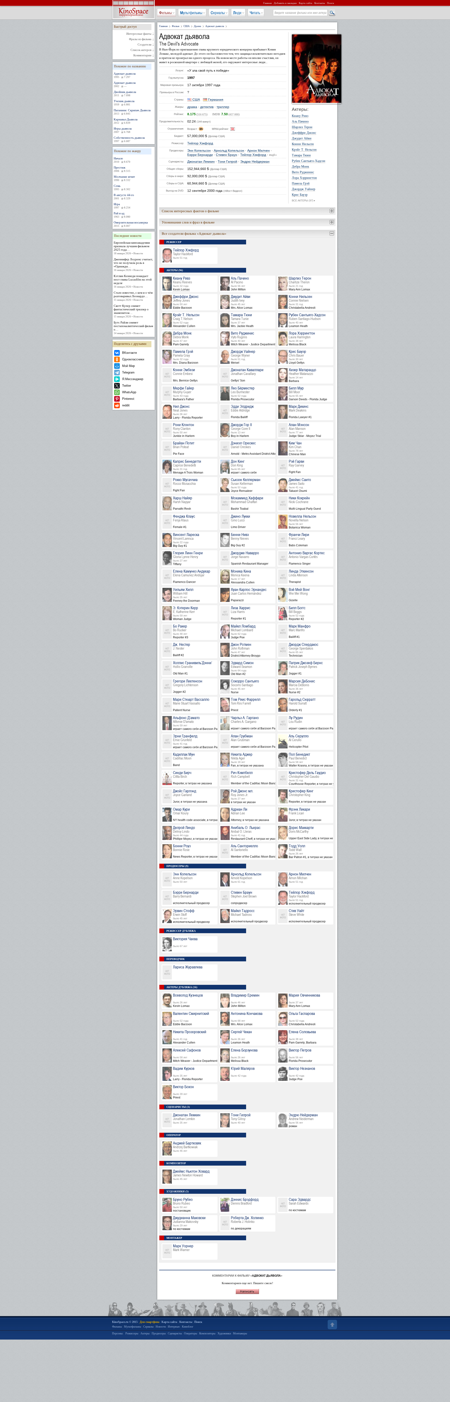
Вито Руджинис (303, 172)
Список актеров (141, 50)
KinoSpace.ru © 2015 (125, 1322)
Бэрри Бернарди (200, 155)
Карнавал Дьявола (126, 121)
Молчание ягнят (124, 178)
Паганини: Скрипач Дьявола (132, 111)
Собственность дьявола (129, 139)
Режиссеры (131, 1333)
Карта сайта (305, 3)
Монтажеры (240, 1333)
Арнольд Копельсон (229, 150)
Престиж (122, 169)
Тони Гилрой (227, 161)
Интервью (174, 1326)
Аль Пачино (300, 121)
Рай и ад (122, 215)
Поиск (330, 3)
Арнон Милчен (258, 150)
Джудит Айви (301, 138)
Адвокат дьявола (125, 75)
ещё (273, 155)
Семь (122, 187)
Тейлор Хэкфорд (200, 143)
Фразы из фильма (140, 39)
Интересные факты (138, 33)
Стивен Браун (226, 155)
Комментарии (142, 55)
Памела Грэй (301, 183)
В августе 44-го (124, 196)
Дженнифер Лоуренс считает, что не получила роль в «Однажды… (133, 264)
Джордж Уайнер (303, 189)
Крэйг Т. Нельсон (304, 149)
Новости (161, 1326)
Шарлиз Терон (302, 127)
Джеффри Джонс (304, 133)
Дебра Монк (300, 166)
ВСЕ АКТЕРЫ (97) (303, 200)
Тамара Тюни (301, 155)
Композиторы (207, 1333)
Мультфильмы (191, 12)
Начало (122, 160)
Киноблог (187, 1326)
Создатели (144, 44)
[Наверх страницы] (332, 1324)
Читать (255, 12)
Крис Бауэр (300, 194)
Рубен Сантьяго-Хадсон (308, 161)
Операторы (190, 1333)
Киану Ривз (300, 116)
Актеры (145, 1333)
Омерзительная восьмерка (131, 224)
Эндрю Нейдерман (255, 161)
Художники (224, 1333)
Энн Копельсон (199, 150)
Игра (122, 205)
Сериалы (218, 12)
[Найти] (331, 12)
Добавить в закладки (285, 3)
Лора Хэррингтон (304, 178)
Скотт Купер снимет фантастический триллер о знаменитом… (131, 311)
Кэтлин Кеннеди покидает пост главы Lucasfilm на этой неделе (133, 281)
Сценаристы (175, 1333)
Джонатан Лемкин (201, 161)
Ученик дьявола (124, 102)
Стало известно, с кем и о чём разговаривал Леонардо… (133, 296)
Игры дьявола (123, 130)
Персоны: (117, 1333)
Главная (267, 3)
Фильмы (165, 12)
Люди (237, 12)
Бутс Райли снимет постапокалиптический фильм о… (133, 328)
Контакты (319, 3)
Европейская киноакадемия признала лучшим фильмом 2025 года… (132, 248)
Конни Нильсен (303, 144)
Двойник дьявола (125, 93)
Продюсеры (159, 1333)
